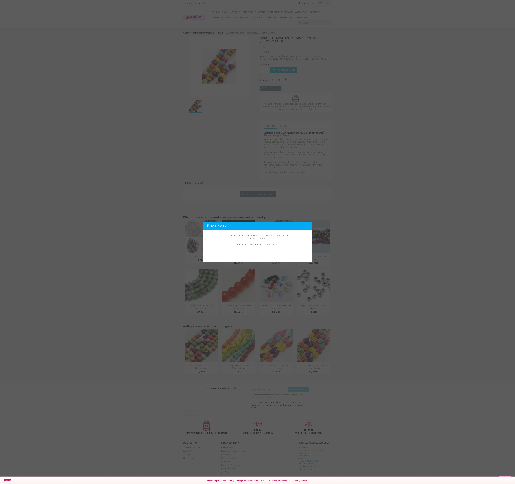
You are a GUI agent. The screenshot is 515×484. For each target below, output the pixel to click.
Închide (7, 480)
